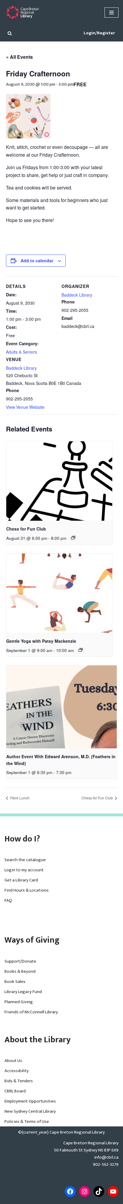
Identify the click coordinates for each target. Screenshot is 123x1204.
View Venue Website (25, 407)
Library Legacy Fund (23, 991)
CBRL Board (15, 1091)
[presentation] (59, 481)
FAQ (8, 900)
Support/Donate (20, 961)
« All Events (19, 56)
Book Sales (14, 981)
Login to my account (24, 870)
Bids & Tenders (18, 1081)
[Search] (9, 33)
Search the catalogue (25, 860)
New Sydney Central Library (30, 1111)
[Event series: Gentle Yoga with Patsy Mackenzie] (81, 650)
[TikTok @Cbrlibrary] (98, 1191)
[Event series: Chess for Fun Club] (73, 537)
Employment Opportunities (30, 1101)
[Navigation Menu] (111, 12)
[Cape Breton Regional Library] (22, 12)
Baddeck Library (21, 368)
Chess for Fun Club (26, 529)
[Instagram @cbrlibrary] (84, 1191)
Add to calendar (37, 260)
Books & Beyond (20, 971)
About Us (13, 1060)
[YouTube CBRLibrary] (113, 1191)
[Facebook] (70, 1191)
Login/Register (99, 33)
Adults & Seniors (21, 352)
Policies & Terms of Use (26, 1121)
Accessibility (16, 1070)
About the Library (37, 1040)
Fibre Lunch (19, 797)
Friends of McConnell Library (31, 1012)
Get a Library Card (21, 880)
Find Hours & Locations (26, 890)
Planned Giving (18, 1002)
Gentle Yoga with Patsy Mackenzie (41, 641)
